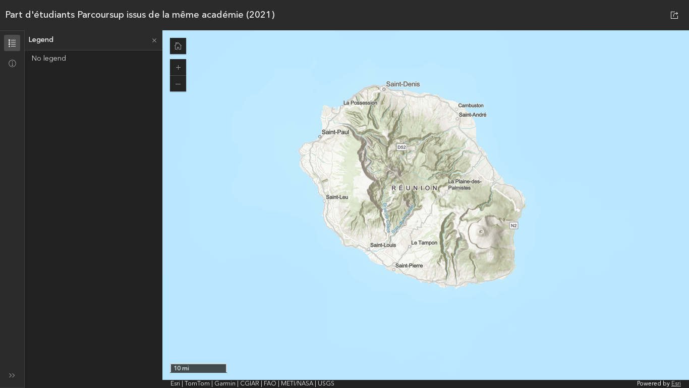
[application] (425, 209)
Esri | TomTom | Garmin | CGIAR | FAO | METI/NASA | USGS (252, 384)
